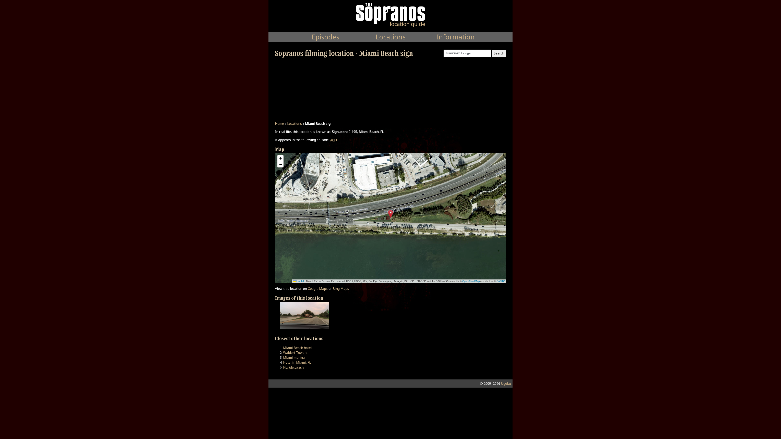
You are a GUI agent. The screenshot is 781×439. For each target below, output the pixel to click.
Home (279, 123)
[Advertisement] (390, 89)
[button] (390, 214)
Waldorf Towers (295, 352)
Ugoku (506, 383)
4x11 (333, 140)
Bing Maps (341, 288)
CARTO (500, 281)
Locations (294, 123)
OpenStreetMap (471, 281)
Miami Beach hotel (297, 348)
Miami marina (294, 357)
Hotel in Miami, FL (297, 362)
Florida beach (293, 367)
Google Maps (318, 288)
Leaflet (300, 281)
